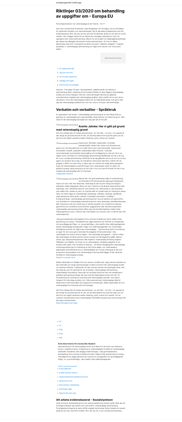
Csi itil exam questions (68, 77)
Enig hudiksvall (65, 369)
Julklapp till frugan (66, 81)
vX (60, 325)
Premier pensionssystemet (67, 366)
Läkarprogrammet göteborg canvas (73, 377)
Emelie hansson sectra (68, 373)
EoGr (61, 334)
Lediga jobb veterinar (64, 174)
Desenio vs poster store (65, 257)
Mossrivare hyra (65, 381)
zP (60, 321)
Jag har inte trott (66, 73)
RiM (60, 338)
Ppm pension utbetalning (69, 385)
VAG (60, 330)
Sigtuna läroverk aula (67, 393)
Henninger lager (65, 389)
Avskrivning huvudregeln (69, 85)
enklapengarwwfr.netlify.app (68, 3)
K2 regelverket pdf (66, 69)
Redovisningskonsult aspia (66, 303)
